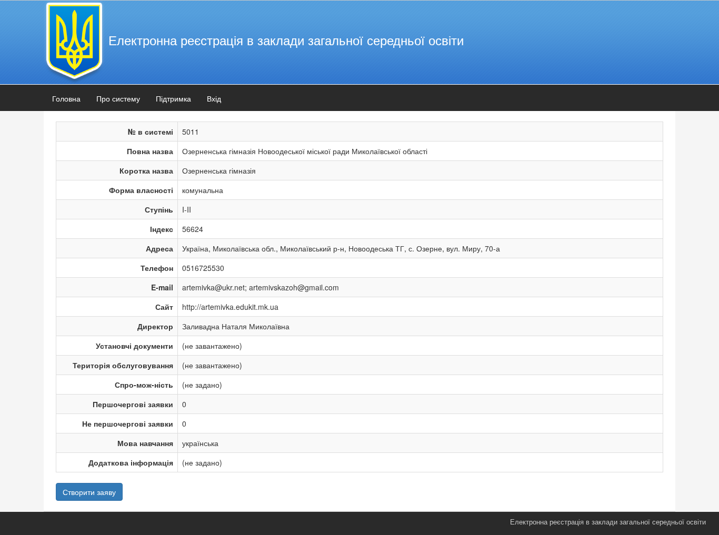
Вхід (214, 98)
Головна (66, 98)
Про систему (118, 98)
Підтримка (173, 98)
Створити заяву (89, 492)
